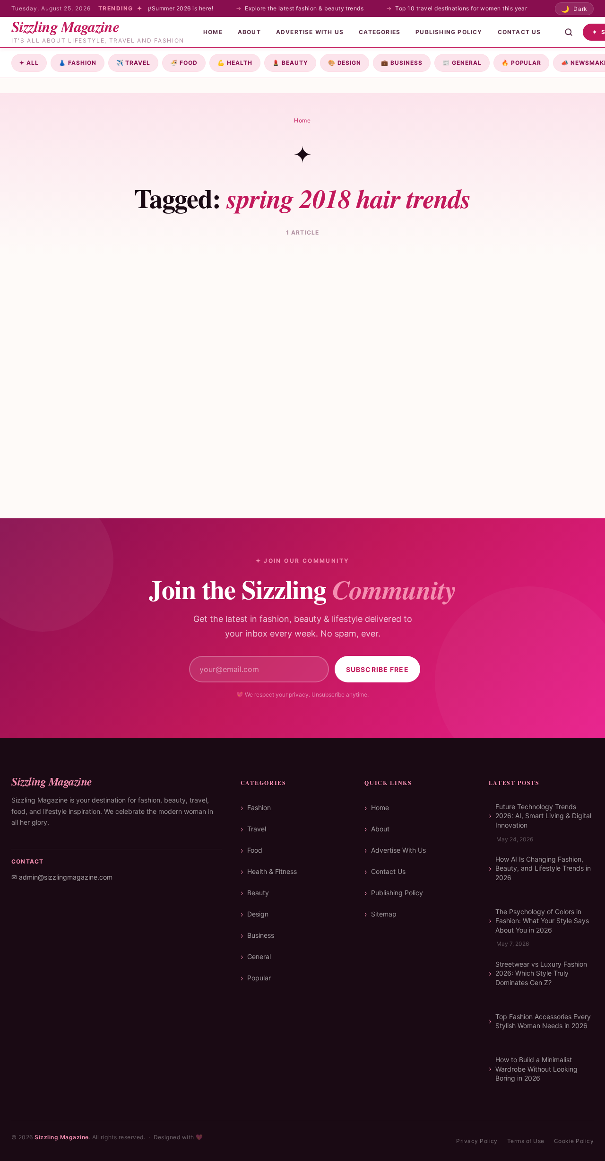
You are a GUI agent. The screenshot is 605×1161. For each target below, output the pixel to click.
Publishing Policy (448, 31)
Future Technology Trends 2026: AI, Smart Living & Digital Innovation (543, 816)
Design (345, 62)
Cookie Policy (574, 1140)
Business (402, 62)
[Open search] (568, 32)
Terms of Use (525, 1140)
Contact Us (519, 31)
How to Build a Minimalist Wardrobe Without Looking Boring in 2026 (536, 1069)
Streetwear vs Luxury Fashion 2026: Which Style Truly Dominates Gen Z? (541, 973)
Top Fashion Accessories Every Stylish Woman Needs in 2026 (543, 1021)
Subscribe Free (377, 669)
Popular (521, 62)
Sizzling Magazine (61, 1137)
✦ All (29, 62)
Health (234, 62)
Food (184, 62)
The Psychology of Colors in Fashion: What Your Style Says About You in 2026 (542, 921)
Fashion (77, 62)
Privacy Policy (477, 1140)
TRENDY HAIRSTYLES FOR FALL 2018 (99, 425)
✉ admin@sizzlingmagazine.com (61, 877)
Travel (133, 62)
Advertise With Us (398, 850)
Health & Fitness (272, 871)
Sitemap (384, 914)
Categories (379, 31)
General (462, 62)
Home (213, 31)
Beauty (290, 62)
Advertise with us (310, 31)
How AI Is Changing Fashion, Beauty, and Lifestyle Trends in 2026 (543, 868)
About (249, 31)
